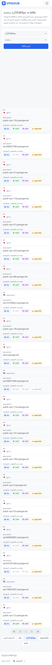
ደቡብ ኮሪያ (11, 295)
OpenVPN (44, 638)
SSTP (26, 643)
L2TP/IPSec (31, 638)
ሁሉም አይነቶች (9, 638)
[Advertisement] (26, 79)
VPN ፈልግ (26, 46)
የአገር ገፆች (6, 661)
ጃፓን (9, 112)
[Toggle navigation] (46, 3)
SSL (20, 638)
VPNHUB (12, 655)
